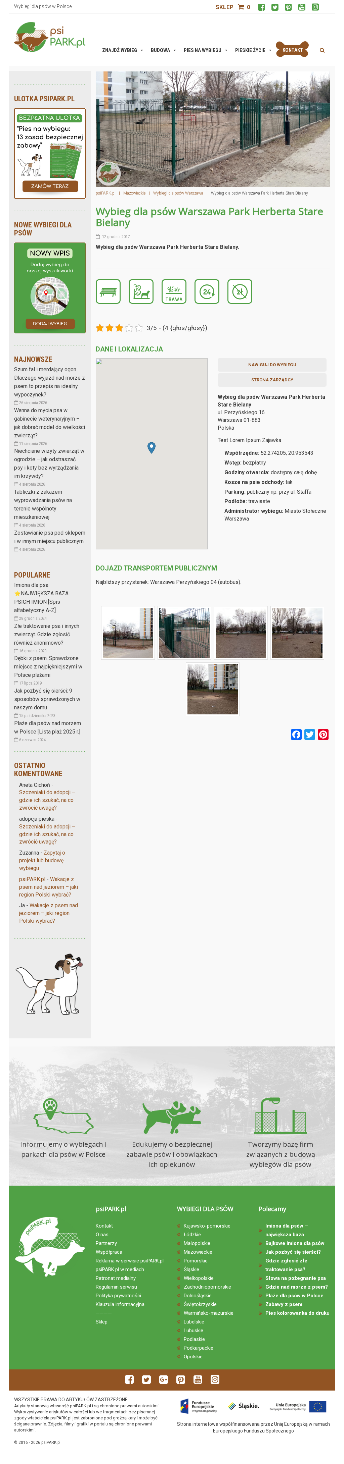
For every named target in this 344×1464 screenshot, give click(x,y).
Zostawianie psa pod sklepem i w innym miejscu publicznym (49, 537)
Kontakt (104, 1226)
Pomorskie (196, 1261)
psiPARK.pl (32, 879)
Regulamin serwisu (116, 1287)
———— (104, 1313)
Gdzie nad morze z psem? (296, 1287)
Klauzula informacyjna (120, 1304)
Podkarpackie (198, 1348)
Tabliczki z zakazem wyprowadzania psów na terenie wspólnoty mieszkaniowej (43, 504)
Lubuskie (193, 1330)
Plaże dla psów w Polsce (294, 1296)
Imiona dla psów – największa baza (286, 1230)
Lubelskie (194, 1322)
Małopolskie (197, 1243)
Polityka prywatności (118, 1296)
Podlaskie (194, 1339)
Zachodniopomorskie (207, 1287)
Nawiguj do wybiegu (272, 364)
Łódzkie (192, 1235)
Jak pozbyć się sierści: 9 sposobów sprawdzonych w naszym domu (47, 699)
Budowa (160, 50)
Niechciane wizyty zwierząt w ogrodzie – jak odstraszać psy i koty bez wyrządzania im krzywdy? (49, 463)
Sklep (224, 7)
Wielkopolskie (199, 1278)
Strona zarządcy (272, 379)
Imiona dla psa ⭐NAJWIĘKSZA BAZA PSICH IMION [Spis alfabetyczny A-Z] (41, 597)
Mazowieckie (198, 1252)
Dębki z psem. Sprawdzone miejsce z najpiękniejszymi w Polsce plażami (48, 666)
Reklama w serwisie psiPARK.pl (130, 1261)
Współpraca (109, 1252)
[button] (151, 447)
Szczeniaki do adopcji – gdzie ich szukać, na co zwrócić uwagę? (47, 800)
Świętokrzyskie (200, 1304)
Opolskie (193, 1357)
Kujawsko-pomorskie (207, 1226)
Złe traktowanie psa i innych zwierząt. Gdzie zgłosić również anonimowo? (46, 634)
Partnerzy (106, 1243)
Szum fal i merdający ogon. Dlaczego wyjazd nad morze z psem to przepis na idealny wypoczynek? (49, 382)
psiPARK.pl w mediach (120, 1269)
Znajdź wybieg (119, 50)
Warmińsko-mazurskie (208, 1313)
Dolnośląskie (198, 1296)
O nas (102, 1235)
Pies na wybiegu (202, 50)
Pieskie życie (250, 50)
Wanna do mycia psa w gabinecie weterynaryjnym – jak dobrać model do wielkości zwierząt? (49, 423)
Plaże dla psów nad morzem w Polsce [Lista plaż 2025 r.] (47, 727)
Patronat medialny (116, 1278)
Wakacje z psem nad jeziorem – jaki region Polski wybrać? (48, 887)
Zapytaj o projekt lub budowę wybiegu (42, 860)
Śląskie (191, 1269)
